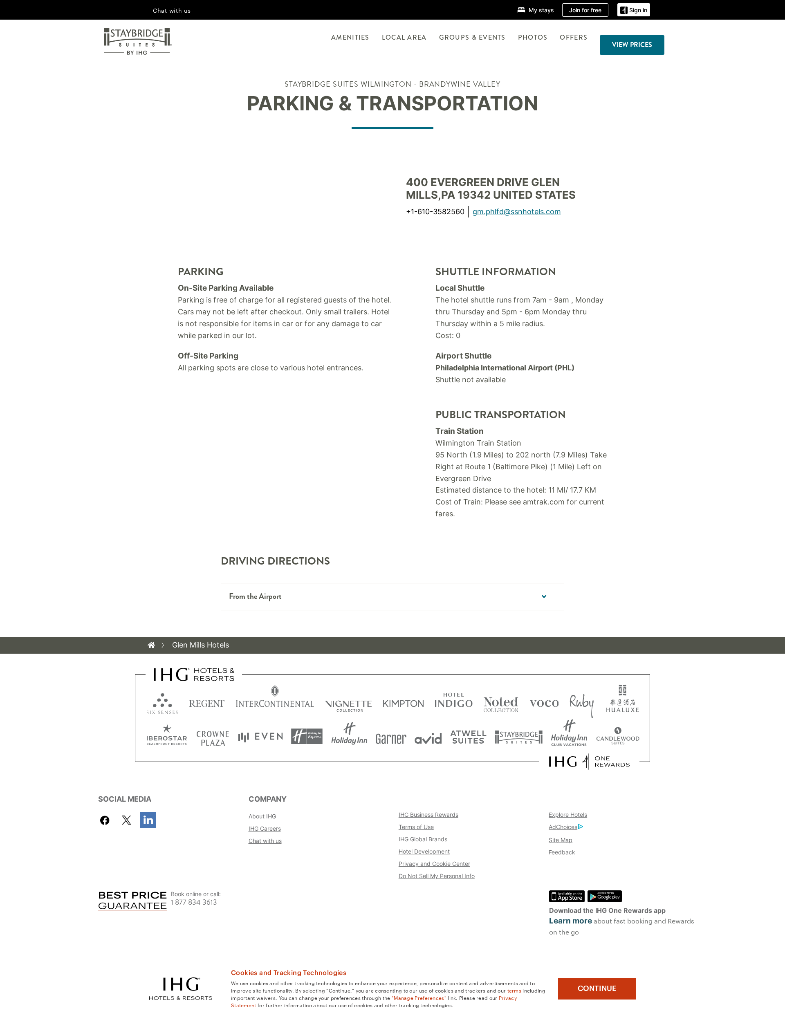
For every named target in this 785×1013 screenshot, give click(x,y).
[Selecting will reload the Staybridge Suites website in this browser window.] (519, 736)
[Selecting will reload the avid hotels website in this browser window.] (428, 736)
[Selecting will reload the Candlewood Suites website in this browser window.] (617, 736)
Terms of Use (416, 826)
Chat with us (265, 840)
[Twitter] (127, 820)
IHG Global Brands (423, 839)
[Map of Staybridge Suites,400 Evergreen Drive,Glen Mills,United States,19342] (285, 199)
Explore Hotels (568, 814)
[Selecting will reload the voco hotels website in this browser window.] (544, 701)
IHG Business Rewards (428, 814)
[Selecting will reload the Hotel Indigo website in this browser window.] (454, 701)
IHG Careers (265, 828)
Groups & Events (472, 37)
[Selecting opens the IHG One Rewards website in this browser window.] (589, 761)
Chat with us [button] (172, 10)
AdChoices (563, 826)
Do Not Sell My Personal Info (437, 875)
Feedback (562, 852)
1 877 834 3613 (194, 902)
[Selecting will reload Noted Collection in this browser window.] (501, 701)
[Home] (151, 645)
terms (514, 990)
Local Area (404, 37)
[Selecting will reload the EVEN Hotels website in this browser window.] (260, 736)
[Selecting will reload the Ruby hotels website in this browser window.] (582, 701)
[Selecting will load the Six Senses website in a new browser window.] (162, 701)
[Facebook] (106, 820)
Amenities (350, 37)
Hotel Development (424, 851)
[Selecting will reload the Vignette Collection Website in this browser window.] (348, 701)
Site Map (560, 839)
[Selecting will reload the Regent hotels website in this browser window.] (207, 701)
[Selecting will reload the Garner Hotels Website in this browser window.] (391, 736)
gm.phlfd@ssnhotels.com (517, 211)
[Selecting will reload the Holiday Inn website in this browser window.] (349, 736)
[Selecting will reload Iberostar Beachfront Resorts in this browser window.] (167, 736)
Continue (597, 988)
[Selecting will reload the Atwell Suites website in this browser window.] (468, 736)
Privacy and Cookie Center (434, 863)
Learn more (570, 921)
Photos (533, 37)
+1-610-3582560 (435, 211)
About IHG (262, 816)
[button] (633, 10)
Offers (574, 37)
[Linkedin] (148, 820)
